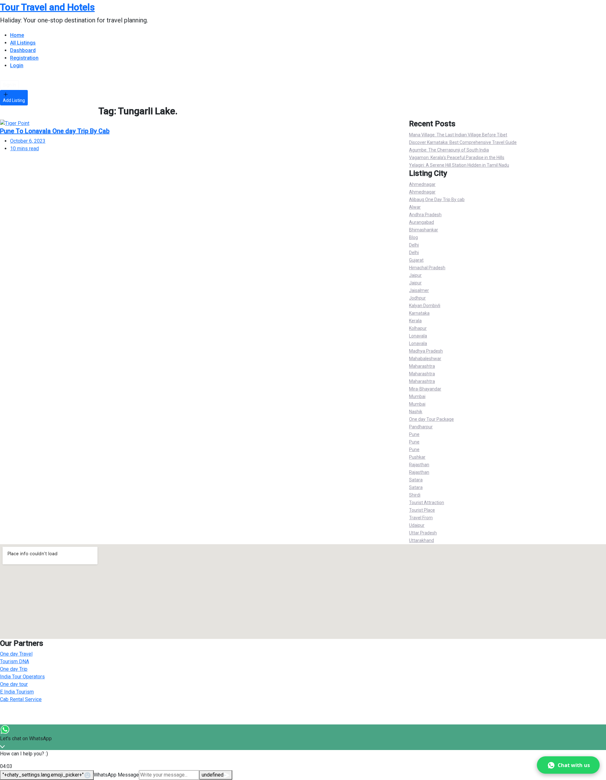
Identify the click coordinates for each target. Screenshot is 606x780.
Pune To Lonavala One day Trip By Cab (55, 131)
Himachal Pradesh (427, 267)
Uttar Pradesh (423, 532)
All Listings (23, 43)
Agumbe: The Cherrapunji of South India (449, 149)
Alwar (415, 207)
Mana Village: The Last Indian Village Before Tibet (458, 134)
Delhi (414, 244)
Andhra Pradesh (425, 214)
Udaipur (417, 525)
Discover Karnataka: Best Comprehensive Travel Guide (463, 142)
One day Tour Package (431, 419)
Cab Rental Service (21, 699)
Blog (413, 237)
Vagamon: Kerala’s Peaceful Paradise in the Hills (456, 157)
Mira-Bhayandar (425, 388)
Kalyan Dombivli (424, 305)
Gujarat (416, 260)
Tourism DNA (14, 661)
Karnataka (419, 313)
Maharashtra (422, 366)
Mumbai (417, 396)
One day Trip (13, 669)
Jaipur (415, 275)
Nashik (415, 411)
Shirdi (414, 494)
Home (17, 35)
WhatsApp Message (116, 775)
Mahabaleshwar (425, 358)
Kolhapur (418, 328)
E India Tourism (17, 692)
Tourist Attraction (426, 502)
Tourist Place (422, 510)
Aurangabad (421, 222)
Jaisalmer (419, 290)
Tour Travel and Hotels (47, 7)
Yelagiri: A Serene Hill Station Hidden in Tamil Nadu (459, 165)
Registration (24, 58)
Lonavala (418, 335)
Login (16, 65)
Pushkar (417, 457)
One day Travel (16, 654)
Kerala (415, 320)
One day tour (14, 684)
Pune (414, 434)
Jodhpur (417, 298)
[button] (568, 765)
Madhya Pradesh (426, 351)
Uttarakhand (421, 540)
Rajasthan (419, 464)
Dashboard (23, 50)
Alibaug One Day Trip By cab (437, 199)
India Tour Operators (22, 677)
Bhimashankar (423, 229)
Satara (416, 479)
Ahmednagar (422, 184)
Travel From (421, 517)
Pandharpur (421, 426)
